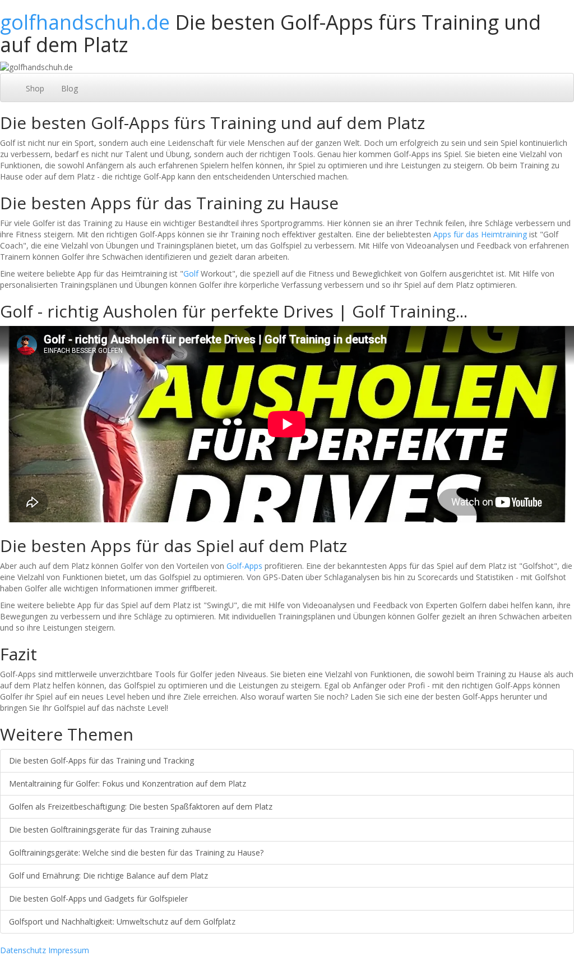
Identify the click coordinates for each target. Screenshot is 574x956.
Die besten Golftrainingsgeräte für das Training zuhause (110, 829)
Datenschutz (23, 950)
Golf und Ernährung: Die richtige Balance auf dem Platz (108, 875)
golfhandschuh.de (85, 22)
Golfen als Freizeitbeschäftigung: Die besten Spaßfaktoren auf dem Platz (140, 806)
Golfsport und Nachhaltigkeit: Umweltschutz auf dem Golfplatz (122, 921)
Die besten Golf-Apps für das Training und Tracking (101, 760)
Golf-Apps (244, 565)
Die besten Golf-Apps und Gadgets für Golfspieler (98, 898)
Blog (69, 88)
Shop (35, 88)
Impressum (68, 950)
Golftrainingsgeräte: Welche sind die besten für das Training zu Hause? (136, 852)
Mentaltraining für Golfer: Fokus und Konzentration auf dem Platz (127, 783)
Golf (190, 273)
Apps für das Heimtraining (480, 234)
